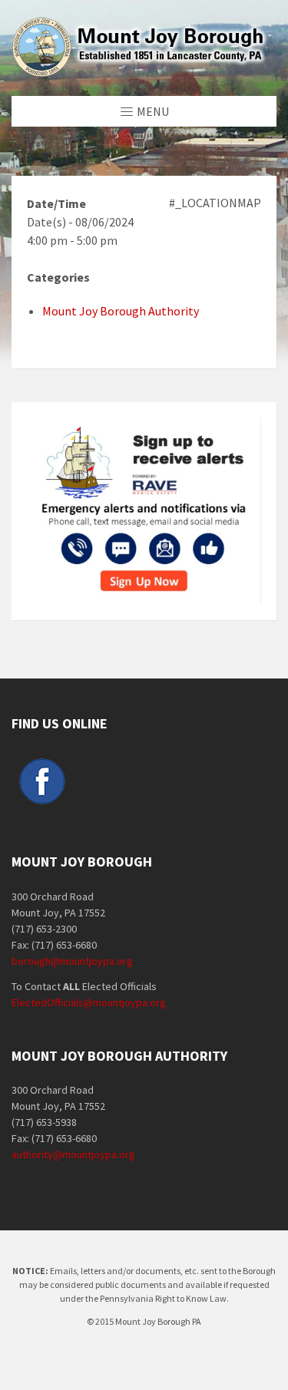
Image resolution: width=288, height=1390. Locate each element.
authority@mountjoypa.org (73, 1154)
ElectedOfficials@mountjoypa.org (89, 1002)
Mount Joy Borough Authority (120, 311)
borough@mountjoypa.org (72, 961)
